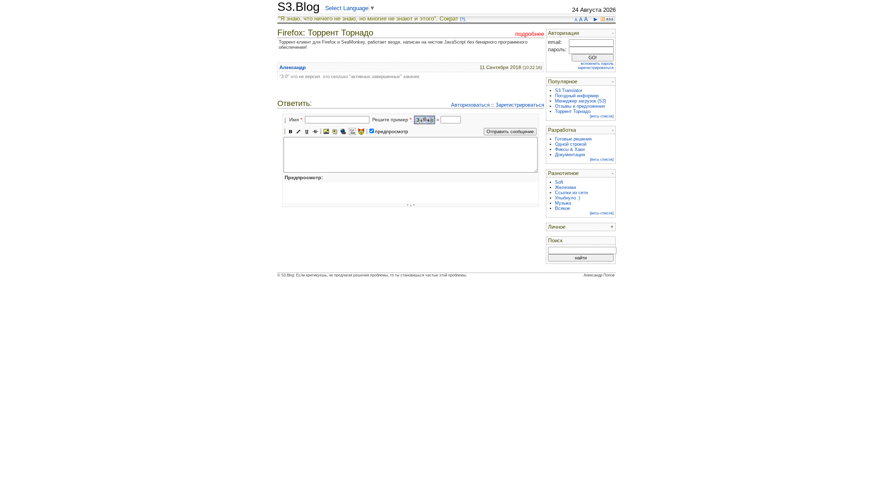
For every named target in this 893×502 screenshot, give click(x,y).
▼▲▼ (410, 205)
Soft (559, 182)
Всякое (562, 208)
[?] (462, 19)
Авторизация (563, 33)
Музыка (563, 203)
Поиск (555, 240)
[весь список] (602, 116)
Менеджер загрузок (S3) (580, 101)
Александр (292, 67)
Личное (556, 227)
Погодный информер (577, 95)
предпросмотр (391, 131)
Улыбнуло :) (567, 197)
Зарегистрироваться (519, 105)
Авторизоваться (470, 105)
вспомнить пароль (597, 63)
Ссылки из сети (571, 192)
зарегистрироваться (596, 68)
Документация (570, 154)
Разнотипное (563, 173)
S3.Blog (298, 6)
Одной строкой (570, 144)
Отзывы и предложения (580, 106)
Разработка (562, 130)
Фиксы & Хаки (570, 149)
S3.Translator (568, 90)
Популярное (562, 81)
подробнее (529, 34)
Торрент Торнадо (573, 111)
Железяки (565, 187)
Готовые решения (573, 139)
